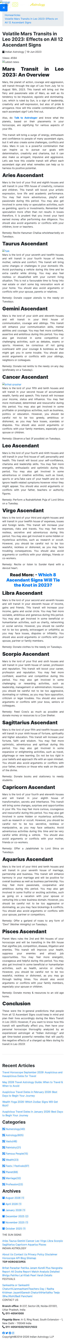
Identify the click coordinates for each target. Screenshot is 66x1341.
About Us (7, 1254)
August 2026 (14, 1197)
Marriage (13, 1178)
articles (16, 15)
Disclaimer (51, 1254)
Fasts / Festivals (17, 1165)
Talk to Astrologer (26, 117)
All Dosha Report (21, 1271)
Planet (11, 1172)
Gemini (21, 1240)
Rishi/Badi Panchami (20, 1296)
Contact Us (20, 1254)
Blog (23, 1258)
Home (8, 15)
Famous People (16, 1153)
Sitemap (31, 1258)
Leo (37, 1240)
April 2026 (13, 1203)
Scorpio (58, 1240)
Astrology (14, 1135)
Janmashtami (21, 1288)
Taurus (13, 1240)
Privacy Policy (36, 1254)
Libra (50, 1240)
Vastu (11, 1141)
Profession (14, 1184)
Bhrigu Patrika (10, 1275)
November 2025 (16, 1222)
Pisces (42, 1244)
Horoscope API (11, 1258)
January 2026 (15, 1210)
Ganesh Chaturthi (31, 1292)
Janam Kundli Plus (40, 1267)
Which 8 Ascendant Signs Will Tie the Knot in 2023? (33, 580)
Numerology (15, 1129)
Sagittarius (8, 1244)
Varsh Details (44, 1275)
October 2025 (15, 1228)
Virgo (43, 1240)
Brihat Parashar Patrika (15, 1267)
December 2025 (17, 1216)
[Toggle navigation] (6, 5)
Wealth (12, 1159)
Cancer (30, 1240)
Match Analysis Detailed (46, 1271)
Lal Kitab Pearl (27, 1275)
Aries (5, 1240)
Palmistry (13, 1147)
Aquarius (33, 1244)
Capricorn (21, 1244)
